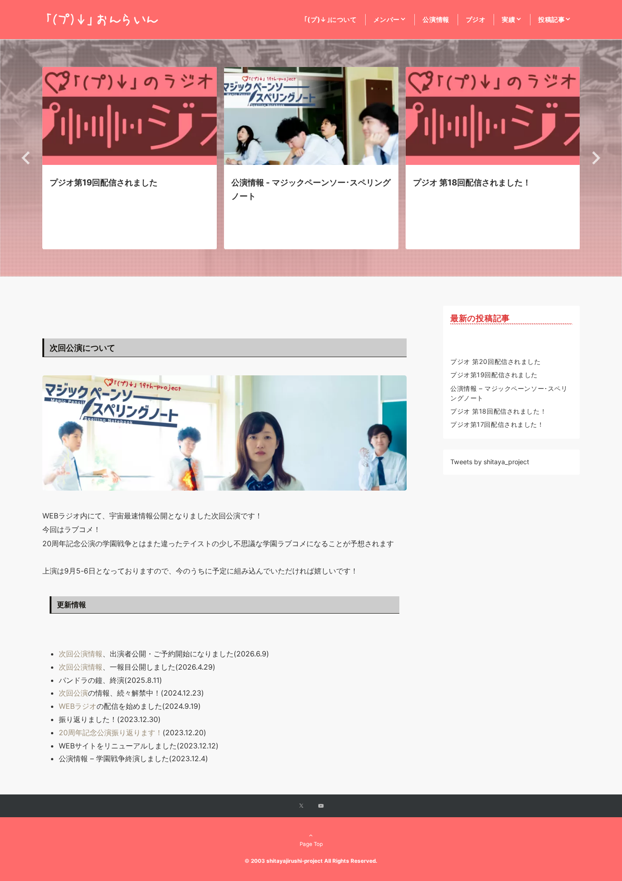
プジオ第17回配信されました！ (497, 424)
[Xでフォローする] (301, 806)
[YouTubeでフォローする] (321, 806)
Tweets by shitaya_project (489, 462)
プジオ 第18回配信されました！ (498, 411)
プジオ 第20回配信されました (495, 361)
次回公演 (73, 692)
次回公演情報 (80, 653)
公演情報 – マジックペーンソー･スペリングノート (508, 393)
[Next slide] (595, 157)
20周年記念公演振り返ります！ (111, 732)
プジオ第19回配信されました (494, 375)
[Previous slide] (26, 157)
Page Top (311, 844)
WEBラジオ (78, 706)
